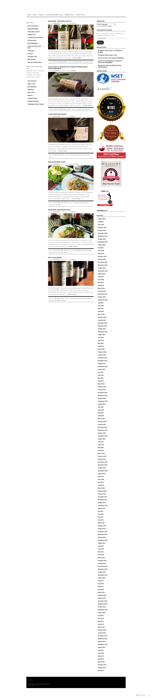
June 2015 (101, 583)
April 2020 (101, 415)
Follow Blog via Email (104, 30)
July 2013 (101, 650)
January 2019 (102, 459)
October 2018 (102, 468)
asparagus (77, 202)
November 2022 (102, 326)
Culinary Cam (32, 34)
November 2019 (102, 430)
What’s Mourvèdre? (55, 257)
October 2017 (102, 502)
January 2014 (102, 633)
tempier (90, 62)
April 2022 (101, 346)
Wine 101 (41, 14)
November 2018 (102, 465)
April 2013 (101, 659)
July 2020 (101, 407)
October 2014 (102, 607)
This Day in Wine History (35, 62)
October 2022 (102, 329)
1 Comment (72, 212)
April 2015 (101, 589)
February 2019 (102, 456)
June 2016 (101, 549)
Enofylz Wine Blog (33, 29)
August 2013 (101, 647)
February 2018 (102, 491)
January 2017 (102, 528)
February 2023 (102, 317)
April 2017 (101, 520)
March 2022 (101, 349)
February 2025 (102, 256)
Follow (100, 42)
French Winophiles (59, 62)
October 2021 (102, 363)
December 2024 (102, 262)
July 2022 (101, 337)
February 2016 (102, 560)
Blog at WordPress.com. (34, 685)
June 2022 (101, 340)
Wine (65, 62)
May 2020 (101, 413)
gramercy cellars (88, 250)
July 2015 (101, 581)
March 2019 (101, 453)
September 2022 (103, 332)
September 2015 (103, 575)
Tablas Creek (31, 84)
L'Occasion (31, 51)
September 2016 (103, 540)
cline (82, 155)
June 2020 (101, 410)
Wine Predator (32, 59)
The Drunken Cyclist (33, 31)
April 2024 (101, 285)
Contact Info (80, 14)
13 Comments (72, 70)
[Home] (76, 6)
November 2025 (102, 236)
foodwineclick (56, 23)
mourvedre (85, 62)
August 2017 (101, 508)
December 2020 (102, 392)
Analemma (31, 89)
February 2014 (102, 630)
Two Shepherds (32, 86)
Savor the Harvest (33, 26)
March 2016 (101, 557)
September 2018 (103, 471)
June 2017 (101, 514)
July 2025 (101, 248)
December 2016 (102, 531)
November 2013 (102, 638)
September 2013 (103, 644)
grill (85, 298)
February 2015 (102, 595)
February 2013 (102, 665)
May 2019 (101, 447)
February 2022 (102, 352)
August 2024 (101, 274)
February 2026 (102, 227)
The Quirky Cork (32, 56)
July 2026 (101, 221)
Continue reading (77, 58)
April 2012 (101, 670)
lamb (50, 252)
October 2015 (102, 572)
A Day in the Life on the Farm (34, 47)
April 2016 (101, 554)
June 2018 (101, 479)
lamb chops (55, 252)
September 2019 (103, 436)
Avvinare (30, 53)
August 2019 (101, 439)
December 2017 (102, 497)
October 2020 (102, 398)
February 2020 (102, 421)
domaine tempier (79, 298)
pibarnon (66, 252)
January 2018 (102, 494)
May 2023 (101, 308)
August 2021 (101, 369)
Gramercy (80, 62)
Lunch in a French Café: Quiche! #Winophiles (111, 58)
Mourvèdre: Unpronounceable (59, 210)
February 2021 (102, 387)
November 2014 (102, 604)
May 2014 (101, 621)
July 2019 (101, 442)
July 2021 (101, 372)
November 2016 (102, 534)
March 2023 (101, 314)
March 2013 (101, 662)
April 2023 (101, 311)
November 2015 (102, 569)
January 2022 (102, 355)
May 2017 (101, 517)
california (77, 155)
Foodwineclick (102, 210)
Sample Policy (69, 14)
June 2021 (101, 375)
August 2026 (101, 219)
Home (29, 14)
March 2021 (101, 384)
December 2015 (102, 566)
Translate (109, 26)
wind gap (63, 300)
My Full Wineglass (33, 43)
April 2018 (101, 485)
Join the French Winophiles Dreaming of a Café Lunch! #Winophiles (110, 61)
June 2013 (101, 653)
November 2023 (102, 294)
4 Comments (72, 116)
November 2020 (102, 395)
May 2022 (101, 343)
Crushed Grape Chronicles (35, 37)
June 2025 (101, 250)
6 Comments (72, 23)
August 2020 (101, 404)
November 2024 (102, 265)
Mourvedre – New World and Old (59, 21)
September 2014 (103, 610)
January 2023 (102, 320)
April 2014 (101, 624)
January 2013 (102, 667)
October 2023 (102, 297)
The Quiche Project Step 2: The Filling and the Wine (110, 51)
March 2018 (101, 488)
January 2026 (102, 230)
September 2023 (103, 300)
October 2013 (102, 641)
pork (89, 109)
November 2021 (102, 360)
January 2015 (102, 598)
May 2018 (101, 482)
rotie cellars (57, 205)
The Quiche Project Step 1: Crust (107, 55)
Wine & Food (67, 109)
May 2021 (101, 378)
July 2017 (101, 511)
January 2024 (102, 291)
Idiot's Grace (31, 92)
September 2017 (103, 505)
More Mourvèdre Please (57, 162)
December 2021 (102, 358)
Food (56, 202)
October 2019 (102, 433)
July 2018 (101, 476)
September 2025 (103, 242)
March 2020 (101, 418)
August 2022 (101, 334)
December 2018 (102, 462)
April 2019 (101, 450)
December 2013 (102, 636)
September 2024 (103, 271)
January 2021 (102, 389)
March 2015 (101, 592)
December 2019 (102, 427)
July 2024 (101, 276)
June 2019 (101, 444)
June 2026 (101, 224)
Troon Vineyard (32, 81)
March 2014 (101, 627)
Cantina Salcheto (33, 98)
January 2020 (102, 424)
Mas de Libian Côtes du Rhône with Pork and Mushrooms (109, 66)
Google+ (30, 680)
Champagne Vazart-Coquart (36, 104)
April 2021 (101, 381)
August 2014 (101, 612)
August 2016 (101, 543)
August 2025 (101, 245)
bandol (75, 62)
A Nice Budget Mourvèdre (57, 114)
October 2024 (102, 268)
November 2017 (102, 499)
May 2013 (101, 656)
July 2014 (101, 615)
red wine (51, 300)
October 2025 (102, 239)
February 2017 (102, 526)
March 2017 (101, 523)
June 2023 (101, 305)
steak (55, 300)
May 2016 (101, 552)
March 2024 (101, 288)
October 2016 (102, 537)
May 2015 (101, 586)
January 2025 (102, 259)
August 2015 (101, 578)
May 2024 (101, 282)
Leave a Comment (74, 164)
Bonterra (30, 95)
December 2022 (102, 323)
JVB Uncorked (32, 40)
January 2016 (102, 563)
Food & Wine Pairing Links (54, 14)
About (35, 14)
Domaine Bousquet (33, 101)
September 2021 (103, 366)
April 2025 (101, 253)
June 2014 (101, 618)
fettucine (86, 202)
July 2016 (101, 546)
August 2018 (101, 473)
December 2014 (102, 601)
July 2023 (101, 303)
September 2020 (103, 401)
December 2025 (102, 233)
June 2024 (101, 279)
